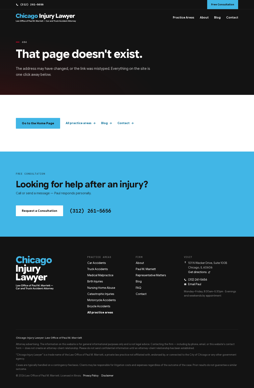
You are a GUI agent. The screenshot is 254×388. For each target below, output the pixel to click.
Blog (217, 17)
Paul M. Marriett (146, 269)
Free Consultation (222, 4)
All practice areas (78, 123)
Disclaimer (107, 375)
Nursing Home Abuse (101, 288)
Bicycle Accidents (98, 306)
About (204, 17)
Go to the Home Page (38, 123)
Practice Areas (183, 17)
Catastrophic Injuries (100, 294)
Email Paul (194, 284)
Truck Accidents (97, 269)
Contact (232, 17)
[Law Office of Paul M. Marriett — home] (46, 17)
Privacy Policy (90, 375)
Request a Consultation (39, 211)
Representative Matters (151, 275)
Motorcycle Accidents (101, 300)
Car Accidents (96, 263)
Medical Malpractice (100, 275)
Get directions (197, 272)
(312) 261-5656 (32, 4)
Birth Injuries (95, 281)
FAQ (138, 288)
